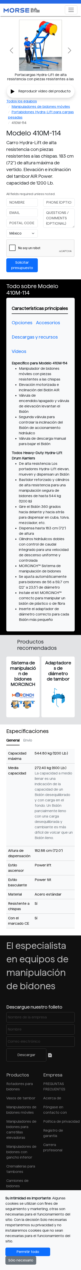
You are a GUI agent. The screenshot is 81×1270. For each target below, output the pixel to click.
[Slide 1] (44, 67)
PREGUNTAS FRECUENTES (54, 1086)
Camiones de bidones (17, 1183)
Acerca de (52, 1098)
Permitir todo (27, 1252)
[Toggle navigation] (71, 9)
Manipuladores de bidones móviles (40, 107)
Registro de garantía (53, 1133)
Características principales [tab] (40, 308)
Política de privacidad (59, 1121)
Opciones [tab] (22, 322)
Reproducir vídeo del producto (44, 91)
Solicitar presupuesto (22, 265)
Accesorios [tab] (48, 322)
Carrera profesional (52, 1147)
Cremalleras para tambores (20, 1169)
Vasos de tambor (20, 1098)
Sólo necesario (20, 1260)
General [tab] (13, 740)
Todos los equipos (21, 101)
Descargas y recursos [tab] (35, 337)
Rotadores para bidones (19, 1086)
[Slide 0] (36, 67)
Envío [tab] (27, 740)
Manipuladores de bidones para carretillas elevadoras (21, 1130)
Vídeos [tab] (19, 351)
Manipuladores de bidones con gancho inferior (21, 1152)
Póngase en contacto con (55, 1109)
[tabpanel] (40, 491)
